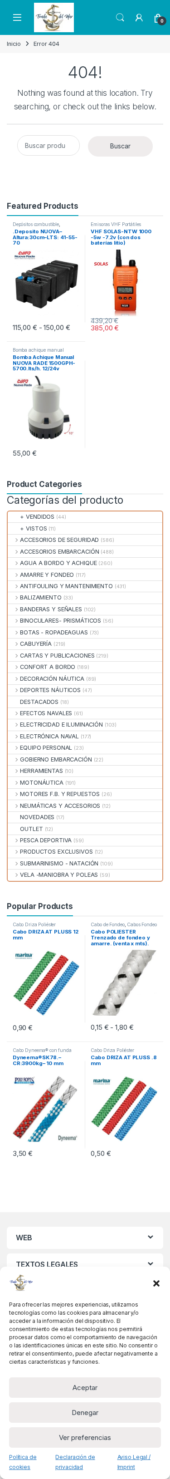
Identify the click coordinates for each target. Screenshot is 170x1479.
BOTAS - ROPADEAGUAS (54, 632)
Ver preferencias (85, 1437)
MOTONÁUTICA (41, 782)
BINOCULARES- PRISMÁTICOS (60, 620)
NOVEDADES (37, 817)
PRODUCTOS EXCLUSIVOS (56, 851)
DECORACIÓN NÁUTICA (52, 678)
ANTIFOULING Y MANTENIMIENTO (66, 586)
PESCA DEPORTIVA (46, 840)
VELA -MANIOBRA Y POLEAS (59, 874)
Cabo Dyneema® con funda (42, 1050)
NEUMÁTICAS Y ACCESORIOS (60, 805)
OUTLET (31, 828)
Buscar (120, 146)
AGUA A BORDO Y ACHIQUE (58, 563)
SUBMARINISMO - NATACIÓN (59, 863)
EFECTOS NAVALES (46, 713)
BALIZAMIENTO (40, 597)
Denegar (85, 1412)
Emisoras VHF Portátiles (116, 224)
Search (120, 18)
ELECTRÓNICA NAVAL (49, 736)
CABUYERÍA (36, 643)
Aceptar (85, 1387)
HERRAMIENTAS (41, 770)
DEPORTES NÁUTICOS (50, 690)
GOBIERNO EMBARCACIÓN (56, 759)
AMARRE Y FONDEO (47, 574)
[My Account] (139, 17)
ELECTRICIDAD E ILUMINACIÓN (61, 724)
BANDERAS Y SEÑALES (51, 609)
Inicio (14, 43)
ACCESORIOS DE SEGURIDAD (59, 539)
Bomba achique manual (38, 350)
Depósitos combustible (36, 224)
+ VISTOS (33, 528)
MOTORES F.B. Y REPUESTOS (60, 794)
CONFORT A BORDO (47, 666)
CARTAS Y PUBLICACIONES (57, 655)
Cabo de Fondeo (107, 924)
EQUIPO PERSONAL (46, 747)
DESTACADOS (39, 701)
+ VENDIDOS (37, 516)
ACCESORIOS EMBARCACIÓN (59, 551)
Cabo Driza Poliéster (34, 924)
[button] (156, 1282)
